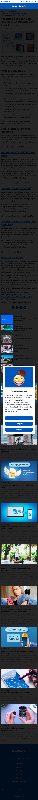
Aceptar (19, 418)
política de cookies (11, 411)
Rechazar (19, 429)
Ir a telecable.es (5, 1)
